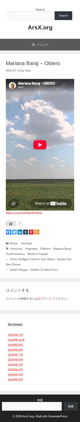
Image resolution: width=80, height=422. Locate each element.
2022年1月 (15, 335)
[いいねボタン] (11, 223)
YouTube (26, 243)
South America (15, 254)
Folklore (45, 248)
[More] (36, 232)
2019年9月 (15, 380)
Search (40, 9)
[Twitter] (14, 232)
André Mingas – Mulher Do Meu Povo (34, 269)
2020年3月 (15, 375)
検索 (40, 400)
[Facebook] (8, 232)
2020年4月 (15, 370)
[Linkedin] (19, 232)
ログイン (44, 298)
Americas (16, 248)
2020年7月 (15, 355)
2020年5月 (15, 365)
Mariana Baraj (62, 248)
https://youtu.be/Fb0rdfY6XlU (24, 213)
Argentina (31, 248)
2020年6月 (15, 360)
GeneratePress (58, 416)
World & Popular (37, 254)
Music (14, 243)
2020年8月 (15, 350)
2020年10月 (16, 340)
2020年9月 (15, 345)
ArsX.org (40, 27)
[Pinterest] (31, 232)
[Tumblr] (25, 232)
